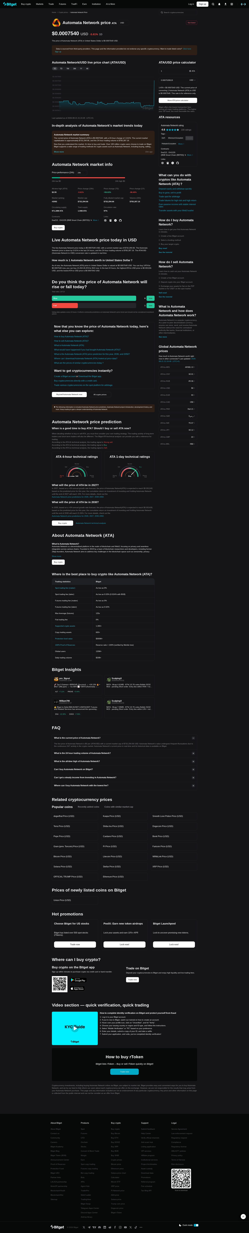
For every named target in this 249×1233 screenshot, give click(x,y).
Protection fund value (63, 639)
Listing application (148, 1147)
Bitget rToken (116, 1213)
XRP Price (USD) (161, 867)
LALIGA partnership (59, 1182)
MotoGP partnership (59, 1186)
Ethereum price (117, 1169)
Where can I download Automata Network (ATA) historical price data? (85, 358)
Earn (83, 1160)
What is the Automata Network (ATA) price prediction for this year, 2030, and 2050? (92, 354)
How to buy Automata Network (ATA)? (71, 336)
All (87, 68)
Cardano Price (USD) (113, 836)
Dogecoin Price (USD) (163, 826)
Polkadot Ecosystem (169, 144)
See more (163, 337)
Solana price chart (118, 1173)
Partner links (56, 1177)
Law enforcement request (181, 1133)
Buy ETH (114, 1138)
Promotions (145, 1177)
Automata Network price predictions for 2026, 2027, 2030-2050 (78, 497)
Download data (147, 1173)
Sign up (202, 4)
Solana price (116, 1199)
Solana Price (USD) (63, 867)
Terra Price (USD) (62, 826)
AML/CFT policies (178, 1151)
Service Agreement (179, 1129)
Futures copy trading (89, 1169)
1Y (81, 68)
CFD (83, 1138)
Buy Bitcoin (115, 1133)
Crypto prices (63, 12)
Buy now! (163, 248)
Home (54, 12)
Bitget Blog (55, 1151)
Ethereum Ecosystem (175, 138)
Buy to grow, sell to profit (170, 193)
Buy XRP (114, 1147)
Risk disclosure (177, 1164)
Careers (54, 1142)
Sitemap (54, 1199)
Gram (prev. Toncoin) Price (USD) (69, 846)
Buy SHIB (115, 1155)
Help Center (146, 1133)
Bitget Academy (57, 1147)
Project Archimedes (149, 1164)
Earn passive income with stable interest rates (177, 205)
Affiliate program (148, 1155)
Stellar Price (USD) (112, 867)
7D (61, 68)
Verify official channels (150, 1138)
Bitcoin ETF (115, 1182)
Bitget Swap (86, 1204)
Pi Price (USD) (110, 846)
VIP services (146, 1151)
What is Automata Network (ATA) (69, 345)
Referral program (148, 1182)
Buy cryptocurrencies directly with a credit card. (75, 381)
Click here (187, 49)
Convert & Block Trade (90, 1151)
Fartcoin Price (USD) (162, 846)
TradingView (86, 1199)
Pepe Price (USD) (62, 836)
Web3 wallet (86, 1195)
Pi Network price (117, 1191)
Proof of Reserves (58, 1164)
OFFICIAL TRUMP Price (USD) (68, 877)
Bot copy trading (87, 1173)
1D (55, 68)
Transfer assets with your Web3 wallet (176, 210)
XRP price (115, 1186)
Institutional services (149, 1160)
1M (68, 68)
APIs (83, 1182)
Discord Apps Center (89, 1213)
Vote (150, 298)
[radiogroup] (172, 129)
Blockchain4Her (57, 1195)
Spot (83, 1129)
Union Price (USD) (62, 900)
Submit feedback (148, 1129)
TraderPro (85, 1191)
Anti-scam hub (147, 1142)
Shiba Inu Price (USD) (113, 826)
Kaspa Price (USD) (112, 816)
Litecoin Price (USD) (112, 856)
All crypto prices (100, 394)
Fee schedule (146, 1186)
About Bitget (56, 1129)
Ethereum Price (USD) (113, 877)
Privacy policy (176, 1155)
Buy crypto (58, 227)
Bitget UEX (55, 1173)
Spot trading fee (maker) (65, 588)
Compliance (176, 1142)
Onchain (84, 1142)
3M (74, 68)
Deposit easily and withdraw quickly (175, 189)
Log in (191, 4)
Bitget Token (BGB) (58, 1155)
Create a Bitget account (65, 376)
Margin (84, 1155)
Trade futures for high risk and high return (177, 200)
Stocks (83, 1147)
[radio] (167, 129)
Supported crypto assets (65, 626)
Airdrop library (86, 1217)
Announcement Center (60, 1160)
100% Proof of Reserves (65, 645)
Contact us (55, 1133)
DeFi (163, 138)
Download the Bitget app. (90, 376)
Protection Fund (57, 1169)
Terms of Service (178, 1160)
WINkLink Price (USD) (163, 856)
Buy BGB (114, 1151)
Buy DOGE (115, 1142)
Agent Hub (85, 1186)
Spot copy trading (88, 1164)
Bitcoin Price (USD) (63, 856)
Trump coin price (118, 1204)
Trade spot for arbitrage (169, 196)
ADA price (115, 1195)
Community (55, 1138)
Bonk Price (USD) (161, 836)
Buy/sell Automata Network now (69, 394)
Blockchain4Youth (58, 1191)
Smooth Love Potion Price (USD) (168, 816)
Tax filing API (146, 1191)
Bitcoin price (116, 1164)
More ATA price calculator (178, 100)
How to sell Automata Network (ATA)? (71, 341)
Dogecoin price (117, 1208)
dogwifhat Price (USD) (64, 816)
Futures (84, 1133)
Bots (82, 1177)
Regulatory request (179, 1138)
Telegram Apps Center (90, 1208)
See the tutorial (165, 252)
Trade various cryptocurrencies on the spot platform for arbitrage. (83, 385)
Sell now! (163, 293)
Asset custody (147, 1169)
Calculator (115, 1177)
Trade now (132, 980)
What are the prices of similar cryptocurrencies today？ (79, 363)
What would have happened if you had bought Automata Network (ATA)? (87, 350)
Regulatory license (178, 1147)
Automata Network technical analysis (91, 523)
